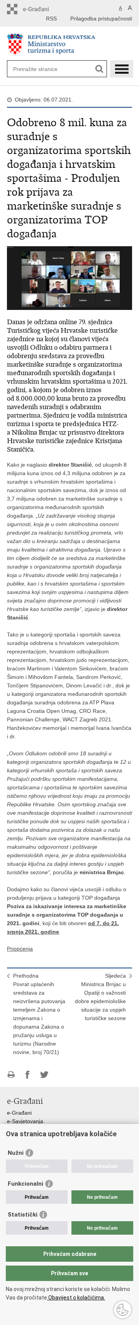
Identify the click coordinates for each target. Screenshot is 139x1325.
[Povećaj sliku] (69, 277)
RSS (51, 18)
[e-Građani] (40, 9)
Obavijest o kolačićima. (76, 1298)
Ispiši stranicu (11, 1075)
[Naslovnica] (69, 43)
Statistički (22, 1214)
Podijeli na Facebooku (28, 1075)
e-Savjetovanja (25, 1121)
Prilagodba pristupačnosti (101, 18)
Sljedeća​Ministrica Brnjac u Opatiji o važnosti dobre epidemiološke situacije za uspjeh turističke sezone (100, 997)
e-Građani (19, 1113)
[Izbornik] (121, 69)
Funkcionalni (25, 1183)
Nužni (16, 1152)
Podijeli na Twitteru (44, 1075)
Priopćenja (20, 949)
